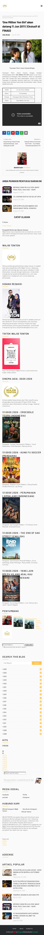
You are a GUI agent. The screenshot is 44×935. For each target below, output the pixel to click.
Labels (4, 757)
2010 (22, 727)
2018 (22, 698)
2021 (22, 687)
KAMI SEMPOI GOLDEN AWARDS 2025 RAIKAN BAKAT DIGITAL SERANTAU (25, 207)
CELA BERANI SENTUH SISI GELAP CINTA (27, 197)
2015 (22, 709)
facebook (5, 795)
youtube (5, 797)
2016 (22, 705)
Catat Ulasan (6, 226)
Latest (4, 845)
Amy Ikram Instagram (30, 809)
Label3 (4, 763)
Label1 (4, 759)
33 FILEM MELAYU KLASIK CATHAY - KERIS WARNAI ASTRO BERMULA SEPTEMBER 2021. (27, 872)
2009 (22, 730)
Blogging (20, 932)
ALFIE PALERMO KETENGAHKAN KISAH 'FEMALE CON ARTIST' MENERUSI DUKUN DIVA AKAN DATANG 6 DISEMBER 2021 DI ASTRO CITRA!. (26, 884)
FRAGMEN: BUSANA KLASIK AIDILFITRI (26, 895)
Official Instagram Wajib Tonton (10, 810)
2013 (22, 716)
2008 (22, 734)
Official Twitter (26, 812)
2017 (22, 701)
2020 (22, 691)
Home (4, 755)
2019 (22, 694)
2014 (22, 712)
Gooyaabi (35, 932)
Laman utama (6, 16)
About (4, 769)
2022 (22, 684)
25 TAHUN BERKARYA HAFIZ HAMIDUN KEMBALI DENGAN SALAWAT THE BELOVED (25, 916)
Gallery (4, 841)
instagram (26, 797)
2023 (22, 680)
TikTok (25, 795)
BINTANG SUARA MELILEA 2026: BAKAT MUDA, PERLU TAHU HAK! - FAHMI (26, 188)
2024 (22, 676)
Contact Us (29, 928)
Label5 (4, 767)
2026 (22, 669)
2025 (22, 673)
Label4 (4, 765)
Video (4, 843)
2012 (22, 719)
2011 (22, 723)
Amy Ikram (6, 35)
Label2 (4, 761)
